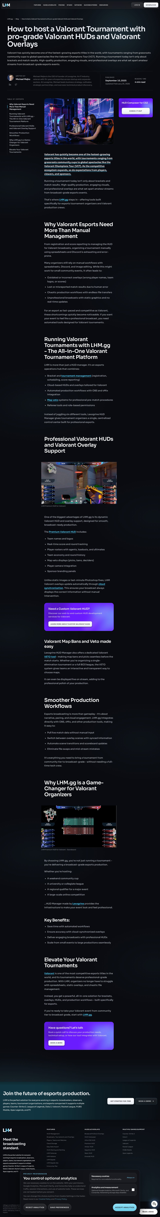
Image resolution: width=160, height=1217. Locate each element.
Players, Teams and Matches (56, 1140)
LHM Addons (51, 1156)
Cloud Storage (52, 1143)
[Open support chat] (154, 1204)
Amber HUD (89, 1147)
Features (37, 5)
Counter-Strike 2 (129, 1134)
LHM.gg (10, 19)
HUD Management (53, 1134)
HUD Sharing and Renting (56, 1150)
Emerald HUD (89, 1156)
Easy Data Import (53, 1147)
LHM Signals (51, 1160)
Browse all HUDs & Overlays (94, 1134)
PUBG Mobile (127, 1150)
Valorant (125, 1143)
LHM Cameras (51, 1153)
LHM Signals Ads (52, 1163)
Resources (103, 5)
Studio (69, 5)
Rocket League (128, 1147)
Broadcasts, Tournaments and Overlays (60, 1137)
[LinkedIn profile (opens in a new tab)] (10, 84)
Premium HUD (90, 1143)
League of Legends (129, 1140)
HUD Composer (90, 1137)
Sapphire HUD (90, 1150)
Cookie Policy (45, 1199)
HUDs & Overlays (49, 5)
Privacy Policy (61, 1199)
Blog (17, 19)
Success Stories (90, 5)
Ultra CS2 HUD (90, 1140)
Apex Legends (128, 1153)
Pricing (61, 5)
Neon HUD (88, 1153)
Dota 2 (125, 1137)
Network (78, 5)
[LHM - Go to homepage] (6, 4)
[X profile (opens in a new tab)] (16, 84)
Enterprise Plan (52, 1166)
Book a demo (148, 1212)
